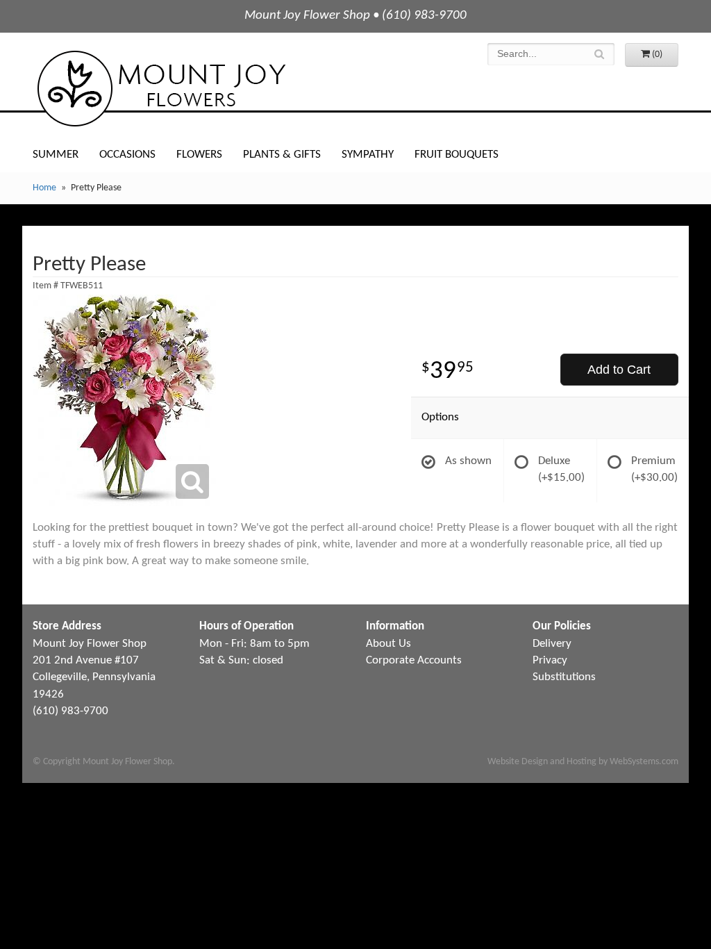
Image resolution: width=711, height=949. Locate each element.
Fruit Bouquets (457, 154)
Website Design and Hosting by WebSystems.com (582, 761)
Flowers (199, 154)
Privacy (550, 660)
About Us (388, 644)
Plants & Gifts (282, 154)
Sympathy (368, 154)
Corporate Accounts (414, 660)
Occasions (127, 154)
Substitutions (564, 677)
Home (44, 187)
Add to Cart (619, 370)
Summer (55, 154)
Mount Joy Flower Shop (160, 89)
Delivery (552, 644)
